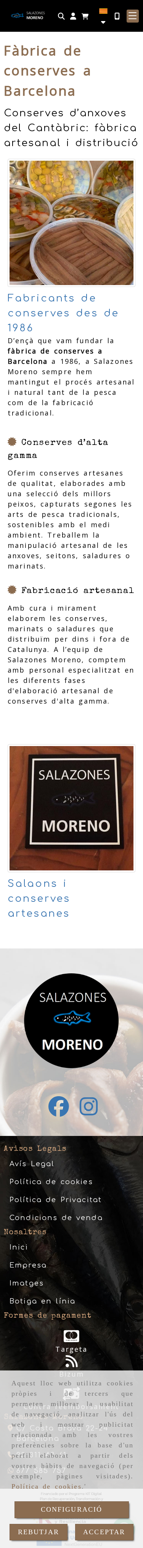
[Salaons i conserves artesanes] (71, 808)
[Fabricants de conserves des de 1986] (71, 223)
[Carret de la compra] (85, 16)
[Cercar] (61, 16)
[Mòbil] (117, 16)
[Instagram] (88, 1111)
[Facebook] (59, 1111)
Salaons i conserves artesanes (39, 898)
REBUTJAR (38, 1532)
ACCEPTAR (104, 1532)
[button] (73, 16)
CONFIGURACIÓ (72, 1509)
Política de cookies (46, 1486)
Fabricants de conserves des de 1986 (63, 313)
